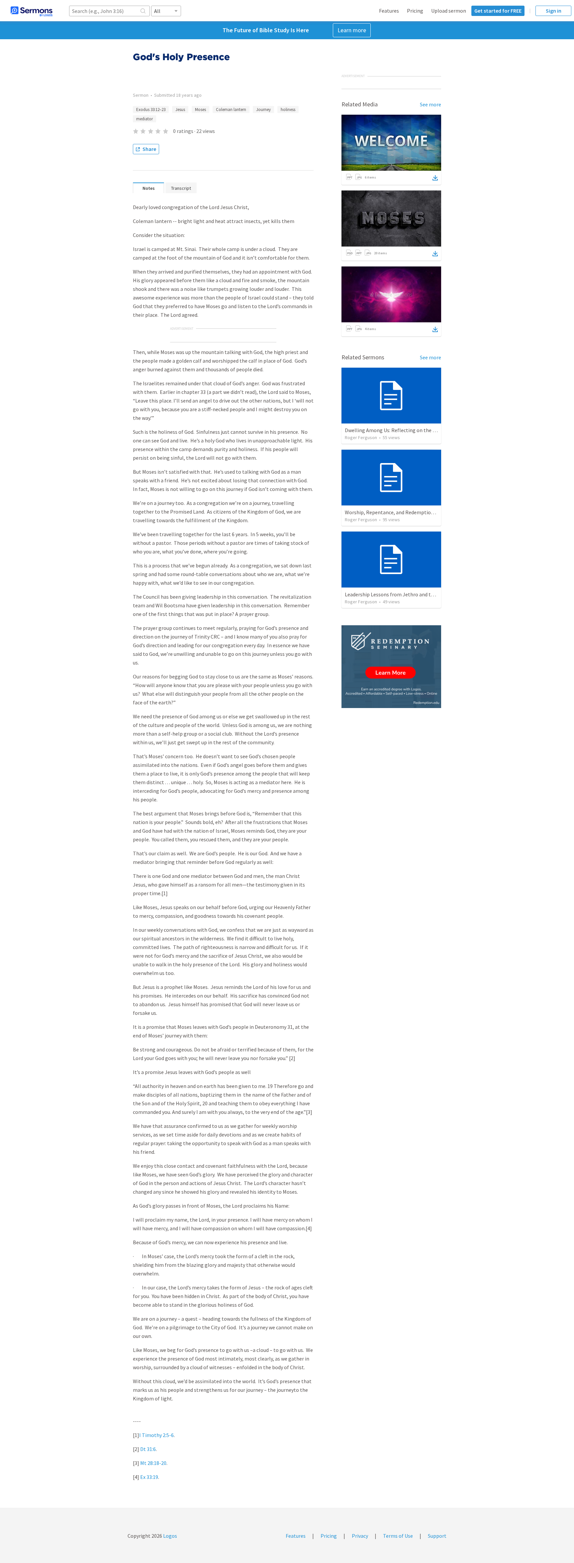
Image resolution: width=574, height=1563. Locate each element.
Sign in (553, 10)
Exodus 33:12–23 (150, 109)
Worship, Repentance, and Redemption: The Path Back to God (415, 512)
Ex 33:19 (149, 1477)
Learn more (351, 30)
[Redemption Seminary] (391, 666)
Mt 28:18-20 (153, 1463)
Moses (200, 109)
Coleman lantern (231, 109)
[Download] (435, 178)
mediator (144, 119)
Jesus (180, 109)
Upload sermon (448, 10)
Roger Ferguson (361, 437)
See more (430, 104)
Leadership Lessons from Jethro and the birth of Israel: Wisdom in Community (434, 594)
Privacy (360, 1535)
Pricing (415, 10)
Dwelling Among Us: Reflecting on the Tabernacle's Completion (417, 430)
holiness (288, 109)
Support (437, 1535)
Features (389, 10)
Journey (263, 109)
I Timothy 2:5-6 (156, 1435)
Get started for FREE (498, 10)
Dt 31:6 (148, 1449)
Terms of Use (398, 1535)
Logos (169, 1535)
